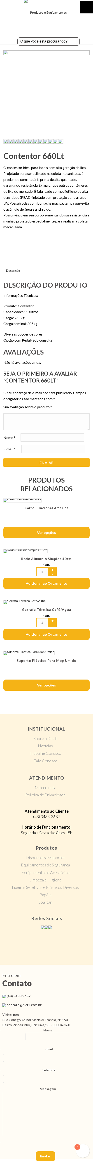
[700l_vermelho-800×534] (35, 141)
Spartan (45, 902)
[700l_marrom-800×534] (25, 141)
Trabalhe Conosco (45, 753)
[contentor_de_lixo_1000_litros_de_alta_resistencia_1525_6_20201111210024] (55, 141)
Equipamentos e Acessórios (45, 872)
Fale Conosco (45, 760)
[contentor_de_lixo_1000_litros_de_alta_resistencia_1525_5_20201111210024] (50, 141)
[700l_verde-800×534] (30, 141)
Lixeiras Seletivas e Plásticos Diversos (45, 887)
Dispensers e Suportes (45, 857)
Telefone (48, 1070)
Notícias (45, 745)
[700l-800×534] (40, 141)
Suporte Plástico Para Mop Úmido (46, 661)
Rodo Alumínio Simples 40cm (46, 559)
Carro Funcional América (47, 508)
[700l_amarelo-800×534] (10, 141)
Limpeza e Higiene (45, 879)
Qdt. (46, 565)
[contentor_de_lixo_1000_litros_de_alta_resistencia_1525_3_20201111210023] (45, 141)
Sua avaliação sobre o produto (27, 407)
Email (49, 1049)
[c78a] (46, 93)
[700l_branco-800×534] (20, 141)
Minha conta (45, 787)
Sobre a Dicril (45, 738)
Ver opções (46, 532)
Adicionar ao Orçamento (46, 583)
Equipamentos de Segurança (45, 864)
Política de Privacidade (45, 794)
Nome (9, 437)
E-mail (9, 449)
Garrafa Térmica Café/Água (46, 609)
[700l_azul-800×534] (15, 141)
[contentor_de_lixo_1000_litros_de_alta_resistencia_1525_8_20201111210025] (60, 141)
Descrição (13, 270)
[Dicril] (46, 10)
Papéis (45, 894)
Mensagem (48, 1089)
